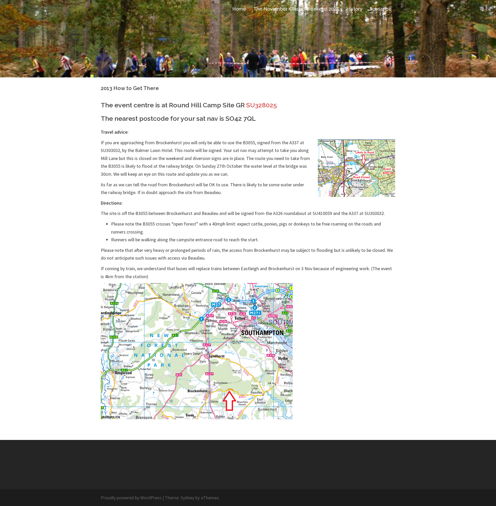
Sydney (187, 498)
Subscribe (381, 9)
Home (239, 9)
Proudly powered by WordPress (131, 498)
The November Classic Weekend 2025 (296, 9)
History (354, 9)
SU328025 (261, 105)
